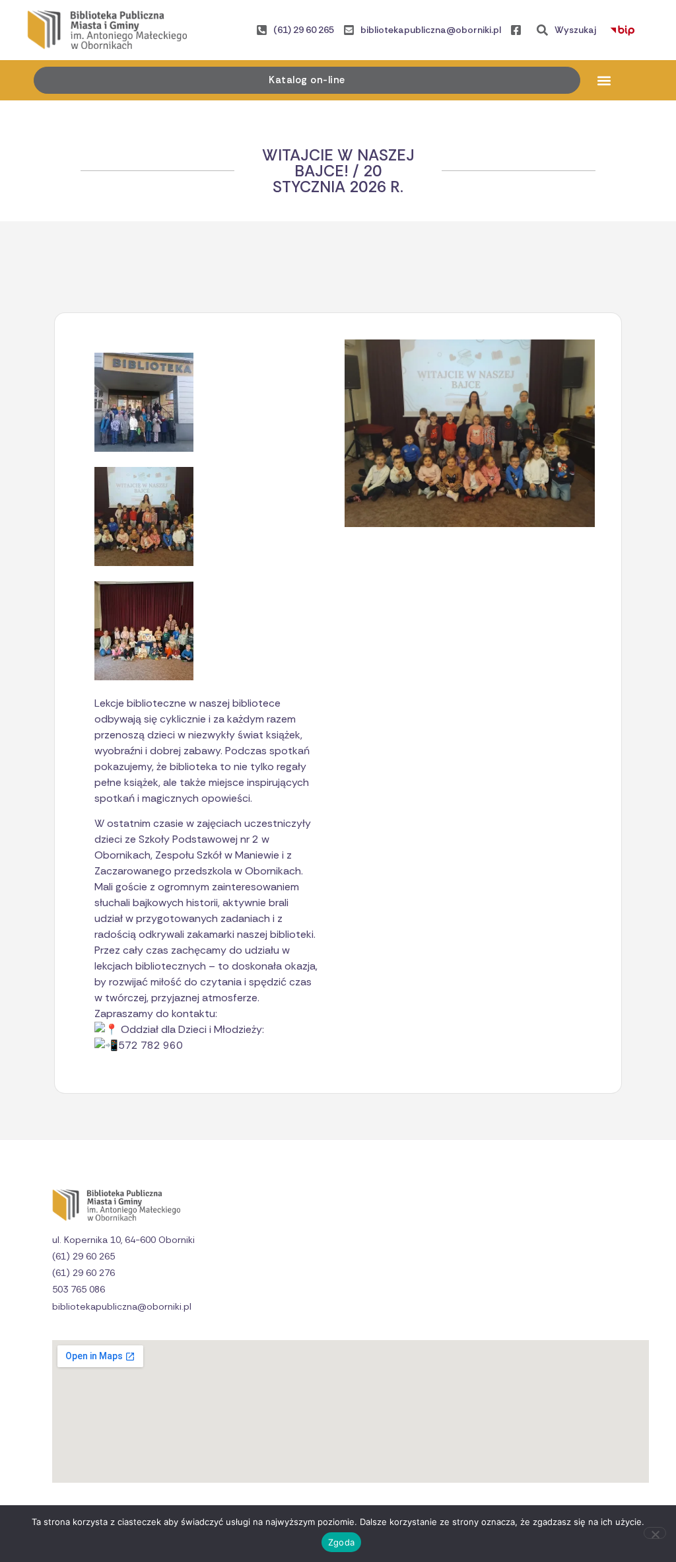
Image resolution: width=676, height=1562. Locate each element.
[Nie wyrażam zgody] (655, 1533)
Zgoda (341, 1542)
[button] (604, 80)
